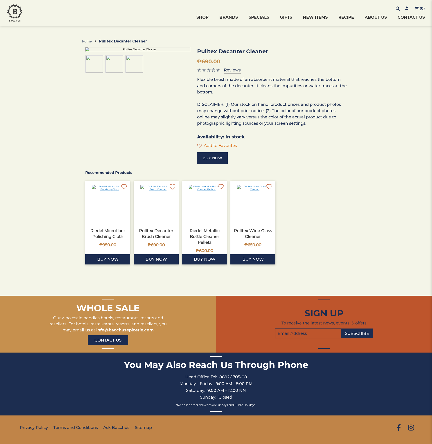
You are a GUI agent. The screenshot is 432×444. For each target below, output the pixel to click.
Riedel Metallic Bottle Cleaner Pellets (205, 236)
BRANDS (228, 17)
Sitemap (143, 427)
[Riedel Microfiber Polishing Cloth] (107, 203)
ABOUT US (376, 17)
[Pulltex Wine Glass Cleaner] (252, 203)
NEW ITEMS (315, 17)
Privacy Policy (34, 427)
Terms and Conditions (75, 427)
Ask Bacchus (116, 427)
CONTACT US (411, 17)
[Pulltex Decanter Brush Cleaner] (156, 203)
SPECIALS (259, 17)
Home (87, 41)
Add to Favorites (220, 145)
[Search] (398, 9)
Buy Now (212, 158)
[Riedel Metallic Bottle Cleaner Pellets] (204, 203)
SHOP (202, 17)
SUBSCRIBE (357, 333)
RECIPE (346, 17)
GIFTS (286, 17)
